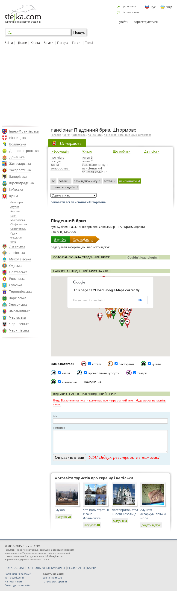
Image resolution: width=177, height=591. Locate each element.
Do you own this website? (89, 300)
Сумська (15, 285)
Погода (62, 42)
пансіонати (95, 134)
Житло (87, 151)
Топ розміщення (15, 577)
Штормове (79, 134)
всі (53, 181)
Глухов (60, 510)
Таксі (89, 42)
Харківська (17, 298)
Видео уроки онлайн (17, 585)
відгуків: (63, 517)
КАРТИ (92, 568)
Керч (13, 215)
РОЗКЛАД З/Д (14, 568)
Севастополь (18, 228)
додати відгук (151, 525)
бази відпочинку (87, 181)
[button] (122, 323)
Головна (56, 134)
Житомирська (20, 163)
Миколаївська (20, 259)
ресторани (126, 364)
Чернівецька (19, 324)
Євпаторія (16, 202)
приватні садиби (65, 187)
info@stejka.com (54, 556)
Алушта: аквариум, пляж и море (153, 514)
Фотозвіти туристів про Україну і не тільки (94, 478)
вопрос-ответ (60, 168)
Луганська (17, 246)
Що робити (121, 151)
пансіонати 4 (92, 168)
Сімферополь (18, 224)
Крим (13, 196)
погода (55, 161)
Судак (14, 233)
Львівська (17, 252)
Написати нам (130, 12)
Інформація (59, 151)
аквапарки (69, 382)
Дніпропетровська (24, 150)
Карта (35, 42)
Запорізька (18, 176)
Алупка (14, 206)
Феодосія (16, 237)
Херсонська (18, 304)
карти (54, 165)
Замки (48, 42)
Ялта (13, 242)
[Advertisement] (88, 85)
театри (142, 373)
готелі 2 (87, 161)
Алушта (15, 211)
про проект (129, 6)
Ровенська (17, 278)
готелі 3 (87, 157)
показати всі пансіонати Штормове (78, 202)
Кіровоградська (21, 183)
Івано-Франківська (24, 131)
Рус (153, 7)
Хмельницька (19, 311)
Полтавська (18, 272)
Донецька (17, 157)
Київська (16, 189)
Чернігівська (19, 330)
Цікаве (22, 42)
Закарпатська (20, 170)
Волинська (17, 144)
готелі (64, 181)
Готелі (76, 42)
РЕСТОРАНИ (76, 568)
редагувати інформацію (68, 247)
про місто (57, 157)
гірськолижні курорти (103, 373)
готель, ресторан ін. (55, 581)
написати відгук (98, 247)
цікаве (156, 364)
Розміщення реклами (18, 574)
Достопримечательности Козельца (125, 512)
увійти (123, 22)
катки (66, 373)
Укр (169, 7)
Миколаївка (17, 220)
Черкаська (17, 317)
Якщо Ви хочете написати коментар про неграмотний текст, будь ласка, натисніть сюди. (109, 402)
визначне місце (52, 577)
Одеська (15, 265)
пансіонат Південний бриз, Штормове (127, 134)
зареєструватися (146, 22)
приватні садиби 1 (95, 172)
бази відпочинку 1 (95, 165)
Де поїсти (151, 151)
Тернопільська (20, 291)
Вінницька (17, 138)
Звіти (9, 42)
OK (140, 300)
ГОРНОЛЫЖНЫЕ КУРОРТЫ (46, 568)
